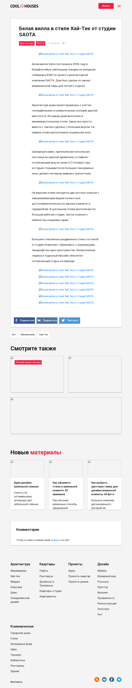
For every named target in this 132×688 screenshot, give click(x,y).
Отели (14, 638)
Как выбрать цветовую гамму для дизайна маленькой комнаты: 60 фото (104, 488)
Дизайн (103, 564)
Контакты (16, 682)
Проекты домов (78, 581)
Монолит (102, 592)
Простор (102, 587)
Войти (106, 5)
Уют (100, 614)
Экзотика (103, 609)
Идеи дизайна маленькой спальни (26, 484)
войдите (56, 540)
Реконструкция (106, 603)
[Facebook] (24, 320)
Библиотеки (17, 660)
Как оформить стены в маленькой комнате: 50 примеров (65, 488)
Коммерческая (21, 626)
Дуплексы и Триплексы (46, 583)
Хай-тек (15, 576)
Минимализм (18, 570)
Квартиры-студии (50, 591)
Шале (13, 592)
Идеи (71, 570)
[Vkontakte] (47, 320)
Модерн (15, 581)
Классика (16, 587)
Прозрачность (106, 598)
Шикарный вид (106, 576)
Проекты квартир (79, 576)
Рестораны (17, 665)
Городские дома (20, 633)
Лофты (43, 570)
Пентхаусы (46, 576)
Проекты (75, 564)
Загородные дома (21, 643)
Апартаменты (47, 596)
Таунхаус (15, 654)
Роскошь (103, 581)
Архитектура (20, 564)
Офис (13, 649)
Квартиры (47, 564)
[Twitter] (69, 320)
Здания (14, 671)
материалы (45, 452)
